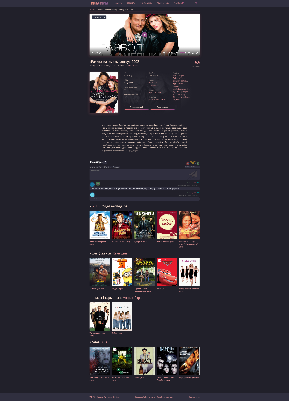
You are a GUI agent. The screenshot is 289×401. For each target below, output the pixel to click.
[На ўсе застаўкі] (122, 364)
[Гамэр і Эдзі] (100, 274)
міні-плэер (133, 66)
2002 (96, 206)
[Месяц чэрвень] (167, 227)
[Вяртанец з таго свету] (100, 364)
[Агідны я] (122, 274)
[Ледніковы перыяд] (100, 228)
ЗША (159, 92)
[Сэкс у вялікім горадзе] (189, 275)
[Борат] (144, 363)
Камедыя (120, 253)
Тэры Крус (184, 92)
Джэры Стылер (179, 94)
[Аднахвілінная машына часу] (144, 275)
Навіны (116, 397)
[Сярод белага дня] (189, 363)
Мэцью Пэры (178, 76)
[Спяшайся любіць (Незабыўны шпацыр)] (189, 229)
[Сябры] (122, 318)
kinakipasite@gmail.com (145, 397)
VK (91, 397)
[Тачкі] (167, 274)
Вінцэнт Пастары (180, 81)
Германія (152, 92)
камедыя (152, 85)
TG (94, 397)
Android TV (101, 397)
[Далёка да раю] (122, 227)
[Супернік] (144, 227)
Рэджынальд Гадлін (157, 100)
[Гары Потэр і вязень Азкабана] (167, 364)
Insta (110, 397)
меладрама (153, 83)
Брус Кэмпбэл (178, 84)
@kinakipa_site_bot (164, 397)
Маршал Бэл (178, 97)
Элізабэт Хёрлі (179, 78)
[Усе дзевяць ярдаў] (100, 319)
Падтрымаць (194, 397)
